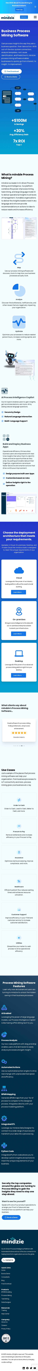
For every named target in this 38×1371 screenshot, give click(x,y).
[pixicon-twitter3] (31, 1368)
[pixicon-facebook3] (27, 1368)
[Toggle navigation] (35, 17)
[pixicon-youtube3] (35, 1368)
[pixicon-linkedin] (24, 1368)
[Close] (35, 7)
